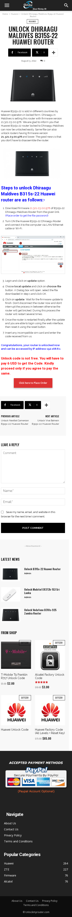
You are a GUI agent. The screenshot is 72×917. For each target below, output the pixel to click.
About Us (10, 823)
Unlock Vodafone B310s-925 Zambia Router (40, 611)
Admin (27, 573)
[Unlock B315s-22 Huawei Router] (10, 574)
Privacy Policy (13, 835)
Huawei (15, 14)
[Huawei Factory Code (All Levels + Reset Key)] (50, 710)
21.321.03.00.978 (40, 208)
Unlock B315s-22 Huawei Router (42, 569)
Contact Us (11, 829)
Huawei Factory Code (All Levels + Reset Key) (50, 731)
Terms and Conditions (18, 841)
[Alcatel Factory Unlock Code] (50, 655)
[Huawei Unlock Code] (16, 710)
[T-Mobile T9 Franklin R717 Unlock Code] (16, 655)
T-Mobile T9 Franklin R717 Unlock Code (14, 676)
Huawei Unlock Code (14, 729)
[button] (6, 5)
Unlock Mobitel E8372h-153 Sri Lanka (42, 591)
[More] (53, 53)
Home (5, 14)
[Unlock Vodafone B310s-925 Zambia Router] (10, 615)
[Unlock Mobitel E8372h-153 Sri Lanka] (10, 594)
